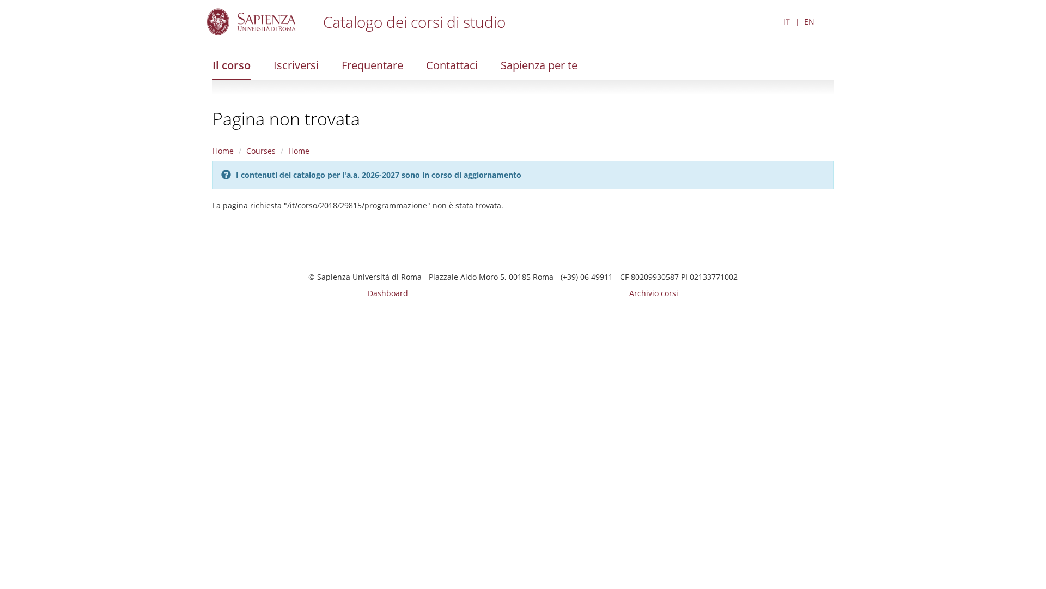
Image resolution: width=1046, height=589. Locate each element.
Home (223, 151)
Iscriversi (296, 65)
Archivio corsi (653, 293)
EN (809, 21)
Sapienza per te (539, 65)
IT (786, 21)
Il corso (231, 65)
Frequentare (372, 65)
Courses (261, 151)
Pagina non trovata (286, 118)
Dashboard (388, 293)
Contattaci (452, 65)
